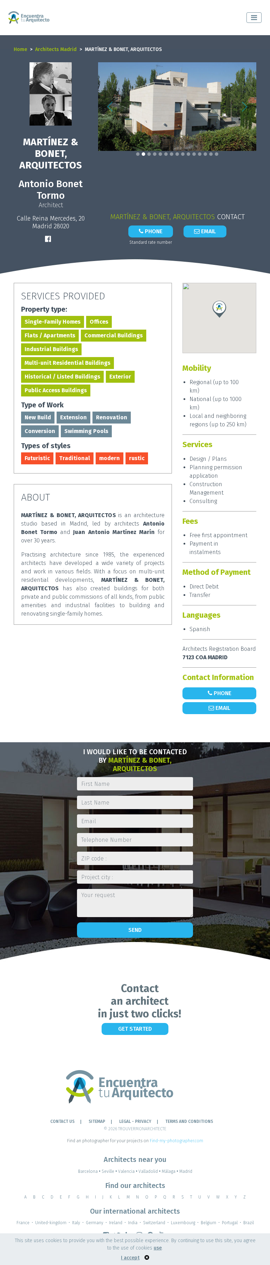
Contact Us (62, 1121)
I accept (130, 1258)
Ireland (115, 1222)
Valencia (127, 1171)
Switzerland (154, 1222)
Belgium (208, 1222)
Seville (109, 1171)
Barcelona (89, 1171)
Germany (94, 1222)
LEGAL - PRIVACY (135, 1121)
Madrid (185, 1171)
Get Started (135, 1028)
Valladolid (150, 1171)
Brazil (248, 1222)
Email (208, 231)
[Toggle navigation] (254, 17)
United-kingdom (50, 1222)
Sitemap (97, 1121)
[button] (110, 106)
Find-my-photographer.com (176, 1140)
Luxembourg (183, 1222)
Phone (152, 231)
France (23, 1222)
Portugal (230, 1222)
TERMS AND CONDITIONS (189, 1121)
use (158, 1248)
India (132, 1222)
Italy (76, 1222)
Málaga (170, 1171)
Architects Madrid (56, 49)
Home (20, 49)
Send (135, 930)
